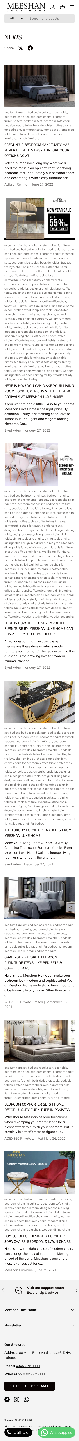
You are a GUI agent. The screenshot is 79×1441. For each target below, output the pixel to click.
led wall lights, (34, 564)
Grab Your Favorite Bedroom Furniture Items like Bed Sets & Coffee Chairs (33, 963)
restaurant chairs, (26, 1225)
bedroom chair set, (17, 116)
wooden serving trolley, (37, 375)
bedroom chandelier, (29, 258)
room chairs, (23, 344)
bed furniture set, (16, 112)
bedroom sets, (34, 121)
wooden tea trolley (25, 379)
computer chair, (15, 284)
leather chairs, (46, 314)
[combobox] (39, 18)
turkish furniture (28, 138)
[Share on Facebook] (30, 48)
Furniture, (34, 305)
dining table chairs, (57, 538)
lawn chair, (12, 314)
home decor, (52, 129)
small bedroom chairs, (51, 595)
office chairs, (63, 586)
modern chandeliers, (52, 331)
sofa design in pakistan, (57, 349)
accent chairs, (14, 245)
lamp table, (20, 134)
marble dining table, (45, 323)
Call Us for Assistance (29, 1386)
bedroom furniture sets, (36, 745)
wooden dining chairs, (47, 370)
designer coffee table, (39, 530)
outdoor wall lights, (43, 340)
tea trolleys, (22, 362)
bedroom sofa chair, (57, 121)
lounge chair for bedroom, (30, 318)
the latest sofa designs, (46, 362)
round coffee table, (44, 344)
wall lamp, (47, 366)
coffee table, (26, 271)
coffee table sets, (21, 767)
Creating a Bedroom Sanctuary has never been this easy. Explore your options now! (36, 150)
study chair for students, (46, 599)
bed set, (15, 249)
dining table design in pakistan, (25, 543)
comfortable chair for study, (23, 279)
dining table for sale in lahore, (40, 793)
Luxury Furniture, (40, 134)
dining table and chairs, (29, 538)
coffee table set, (46, 271)
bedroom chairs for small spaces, (27, 499)
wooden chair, (22, 370)
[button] (62, 7)
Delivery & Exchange (49, 1426)
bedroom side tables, (25, 262)
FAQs (68, 1426)
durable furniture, (26, 301)
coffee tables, (20, 275)
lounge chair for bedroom (30, 823)
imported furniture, (35, 556)
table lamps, (22, 607)
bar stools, (44, 245)
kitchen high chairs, (61, 556)
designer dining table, (27, 292)
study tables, (50, 357)
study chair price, (51, 353)
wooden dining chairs (56, 1229)
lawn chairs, (28, 314)
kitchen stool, (22, 310)
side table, (20, 349)
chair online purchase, (31, 267)
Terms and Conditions (37, 1430)
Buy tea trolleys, (62, 508)
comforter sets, (32, 129)
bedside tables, (43, 125)
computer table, (37, 284)
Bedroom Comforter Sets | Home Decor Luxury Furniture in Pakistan (37, 1107)
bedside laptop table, (18, 125)
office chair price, (46, 336)
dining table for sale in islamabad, (27, 547)
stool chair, (22, 599)
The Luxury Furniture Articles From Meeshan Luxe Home (37, 833)
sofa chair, (34, 349)
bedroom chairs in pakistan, (34, 741)
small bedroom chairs (41, 951)
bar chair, (30, 245)
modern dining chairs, (19, 336)
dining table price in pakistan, (42, 297)
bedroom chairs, (41, 116)
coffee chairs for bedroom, (22, 763)
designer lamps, (53, 292)
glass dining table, (53, 305)
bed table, (61, 112)
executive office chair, (52, 301)
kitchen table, (32, 814)
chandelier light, (46, 512)
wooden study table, (35, 616)
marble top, (24, 577)
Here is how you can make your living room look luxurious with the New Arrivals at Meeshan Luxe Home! (39, 391)
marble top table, (44, 577)
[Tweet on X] (20, 48)
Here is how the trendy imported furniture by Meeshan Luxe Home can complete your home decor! (38, 628)
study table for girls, (27, 357)
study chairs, (29, 603)
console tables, (58, 284)
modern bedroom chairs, (21, 331)
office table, (22, 340)
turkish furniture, (28, 366)
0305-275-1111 (28, 1366)
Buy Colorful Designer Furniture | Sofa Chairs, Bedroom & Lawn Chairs (37, 1239)
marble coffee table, (17, 323)
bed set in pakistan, (41, 112)
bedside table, (21, 508)
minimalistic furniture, (56, 327)
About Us (9, 1426)
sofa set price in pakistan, (21, 353)
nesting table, (22, 586)
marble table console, (27, 327)
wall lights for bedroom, (48, 612)
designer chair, (40, 288)
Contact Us (25, 1426)
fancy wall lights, (15, 305)
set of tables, (13, 595)
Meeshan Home (23, 1419)
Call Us (20, 1432)
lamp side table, (43, 310)
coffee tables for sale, (44, 275)
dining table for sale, (60, 543)
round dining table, (59, 590)
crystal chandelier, (17, 288)
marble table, (41, 573)
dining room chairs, (47, 534)
